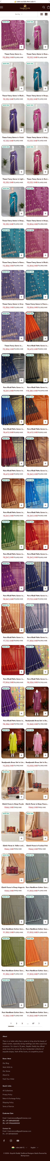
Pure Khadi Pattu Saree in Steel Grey (37, 637)
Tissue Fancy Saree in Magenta (13, 54)
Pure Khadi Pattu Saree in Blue (37, 512)
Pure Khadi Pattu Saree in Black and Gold (37, 387)
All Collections (8, 1090)
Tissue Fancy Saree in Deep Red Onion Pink (37, 220)
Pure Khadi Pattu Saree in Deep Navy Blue (37, 679)
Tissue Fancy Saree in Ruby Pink (37, 137)
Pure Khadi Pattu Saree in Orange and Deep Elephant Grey (37, 345)
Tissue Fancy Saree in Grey (13, 304)
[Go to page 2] (39, 1023)
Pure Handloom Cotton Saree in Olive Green (13, 970)
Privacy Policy (7, 1094)
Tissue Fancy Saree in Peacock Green (37, 304)
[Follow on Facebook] (4, 1140)
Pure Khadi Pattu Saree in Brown (13, 512)
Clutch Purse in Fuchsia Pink (37, 845)
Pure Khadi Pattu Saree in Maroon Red (13, 679)
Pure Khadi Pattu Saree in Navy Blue (13, 387)
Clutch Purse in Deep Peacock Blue (37, 804)
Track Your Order (8, 1079)
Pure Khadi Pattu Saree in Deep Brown (37, 470)
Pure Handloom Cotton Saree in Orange (37, 970)
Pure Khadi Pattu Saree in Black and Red (37, 429)
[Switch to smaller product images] (46, 14)
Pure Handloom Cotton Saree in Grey (13, 929)
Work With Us (7, 1067)
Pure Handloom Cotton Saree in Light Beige (37, 1012)
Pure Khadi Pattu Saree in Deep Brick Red (13, 470)
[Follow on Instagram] (11, 1140)
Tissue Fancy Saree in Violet (13, 137)
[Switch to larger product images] (41, 14)
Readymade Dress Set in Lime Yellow (13, 762)
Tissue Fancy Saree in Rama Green (12, 262)
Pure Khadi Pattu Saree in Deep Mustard (13, 637)
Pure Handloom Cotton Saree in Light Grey (37, 887)
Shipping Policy (8, 1102)
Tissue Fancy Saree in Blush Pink (12, 95)
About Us (6, 1075)
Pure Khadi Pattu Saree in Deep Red (37, 554)
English (33, 1147)
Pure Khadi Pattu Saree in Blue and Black (13, 429)
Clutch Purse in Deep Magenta (13, 887)
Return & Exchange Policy (11, 1098)
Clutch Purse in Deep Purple (13, 804)
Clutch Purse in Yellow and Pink (13, 845)
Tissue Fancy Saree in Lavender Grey (13, 345)
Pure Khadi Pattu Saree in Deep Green (13, 554)
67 (33, 1023)
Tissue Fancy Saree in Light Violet (13, 179)
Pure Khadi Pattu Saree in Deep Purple (13, 595)
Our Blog (6, 1063)
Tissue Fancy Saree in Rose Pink (37, 54)
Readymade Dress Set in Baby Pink (37, 762)
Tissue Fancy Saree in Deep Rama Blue (37, 95)
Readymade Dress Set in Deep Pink (37, 720)
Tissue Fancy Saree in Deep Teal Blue (12, 220)
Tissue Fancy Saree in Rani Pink (37, 179)
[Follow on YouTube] (18, 1140)
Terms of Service (8, 1106)
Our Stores (6, 1071)
